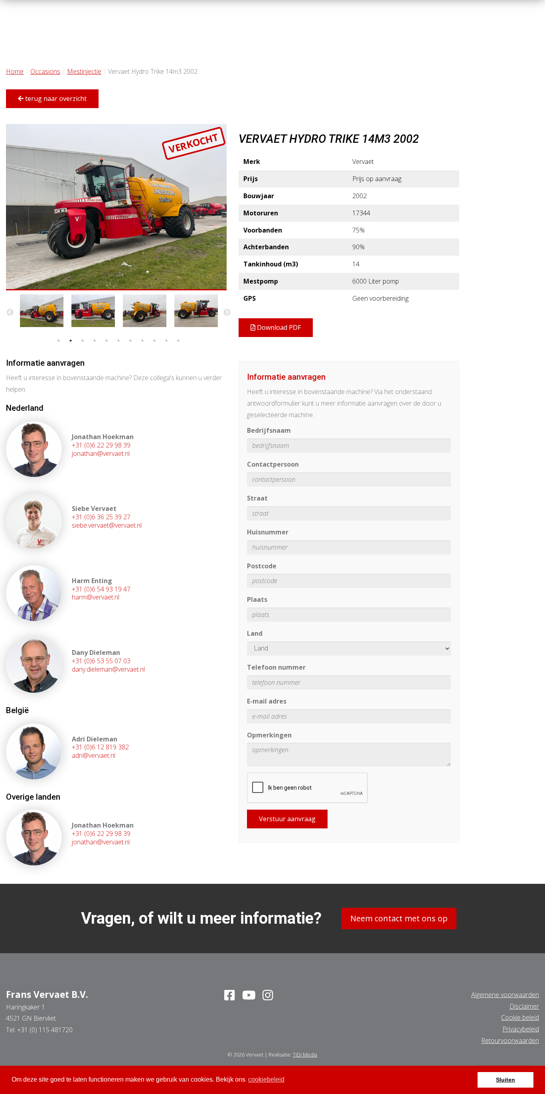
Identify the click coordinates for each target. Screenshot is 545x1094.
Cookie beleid (520, 1017)
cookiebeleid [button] (266, 1079)
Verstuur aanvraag (287, 818)
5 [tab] (107, 341)
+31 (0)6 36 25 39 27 (101, 517)
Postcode (261, 566)
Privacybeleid (520, 1029)
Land (255, 633)
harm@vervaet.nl (95, 597)
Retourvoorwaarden (510, 1040)
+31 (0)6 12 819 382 (100, 747)
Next (227, 313)
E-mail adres (266, 701)
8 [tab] (142, 341)
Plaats (257, 599)
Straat (257, 498)
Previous (10, 313)
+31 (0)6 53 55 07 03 (101, 660)
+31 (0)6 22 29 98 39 (101, 445)
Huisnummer (267, 532)
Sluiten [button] (505, 1079)
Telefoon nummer (276, 667)
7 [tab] (130, 341)
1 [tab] (59, 341)
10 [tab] (166, 341)
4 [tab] (95, 341)
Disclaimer (524, 1006)
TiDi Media (305, 1054)
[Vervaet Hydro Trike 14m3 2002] (116, 207)
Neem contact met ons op (399, 918)
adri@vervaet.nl (93, 755)
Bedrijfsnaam (269, 430)
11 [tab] (178, 341)
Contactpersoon (273, 464)
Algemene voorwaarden (505, 994)
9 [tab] (154, 341)
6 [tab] (118, 341)
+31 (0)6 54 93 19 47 (101, 589)
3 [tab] (83, 341)
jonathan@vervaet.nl (101, 453)
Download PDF (278, 327)
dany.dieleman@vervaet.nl (108, 669)
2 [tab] (71, 341)
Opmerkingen (269, 735)
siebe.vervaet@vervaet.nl (107, 525)
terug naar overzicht (55, 98)
